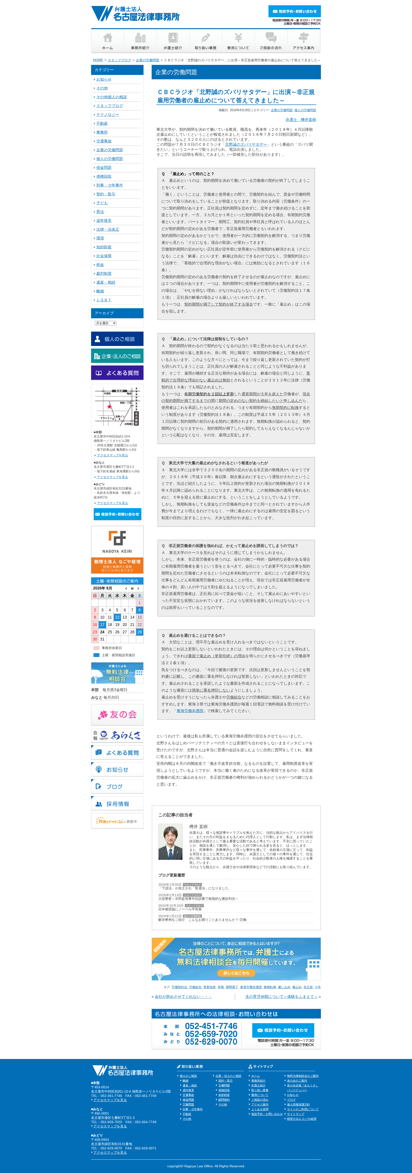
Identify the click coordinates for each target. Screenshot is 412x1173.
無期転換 (270, 987)
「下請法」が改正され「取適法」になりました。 (195, 888)
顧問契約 (224, 1099)
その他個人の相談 (111, 97)
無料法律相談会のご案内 (303, 1076)
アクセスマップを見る (112, 455)
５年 (318, 987)
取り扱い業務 (259, 1090)
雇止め (297, 987)
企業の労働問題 (282, 110)
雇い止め (284, 987)
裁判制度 (104, 273)
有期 (221, 987)
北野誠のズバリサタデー (246, 144)
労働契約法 (179, 987)
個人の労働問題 (305, 110)
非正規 (308, 987)
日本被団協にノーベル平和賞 (180, 909)
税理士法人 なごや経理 (301, 1119)
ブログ (291, 1099)
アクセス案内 (259, 1104)
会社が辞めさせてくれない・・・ (183, 997)
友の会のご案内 (297, 1080)
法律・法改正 (107, 229)
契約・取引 (105, 194)
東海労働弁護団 (190, 711)
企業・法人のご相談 (228, 1076)
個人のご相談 (188, 1076)
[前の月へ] (125, 588)
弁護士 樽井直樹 (301, 120)
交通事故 (104, 141)
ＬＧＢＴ (104, 300)
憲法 (100, 212)
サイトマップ (295, 1114)
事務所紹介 (258, 1080)
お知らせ (104, 79)
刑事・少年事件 (109, 185)
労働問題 (188, 1104)
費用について (259, 1095)
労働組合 (195, 987)
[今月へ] (132, 588)
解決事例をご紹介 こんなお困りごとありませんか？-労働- (202, 920)
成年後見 (104, 221)
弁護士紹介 (258, 1085)
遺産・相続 (105, 282)
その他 (102, 88)
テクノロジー (107, 115)
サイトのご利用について (303, 1109)
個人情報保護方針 (298, 1104)
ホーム (255, 1076)
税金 (100, 265)
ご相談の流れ (259, 1099)
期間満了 (232, 987)
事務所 (102, 132)
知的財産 (104, 247)
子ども (102, 203)
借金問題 (104, 168)
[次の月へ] (139, 588)
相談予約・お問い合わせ (267, 1114)
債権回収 (104, 176)
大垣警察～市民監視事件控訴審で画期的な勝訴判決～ (198, 899)
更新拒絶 (209, 987)
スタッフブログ (192, 884)
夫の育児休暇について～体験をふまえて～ (281, 997)
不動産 (102, 123)
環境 (100, 238)
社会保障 (104, 256)
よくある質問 (259, 1109)
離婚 (100, 291)
